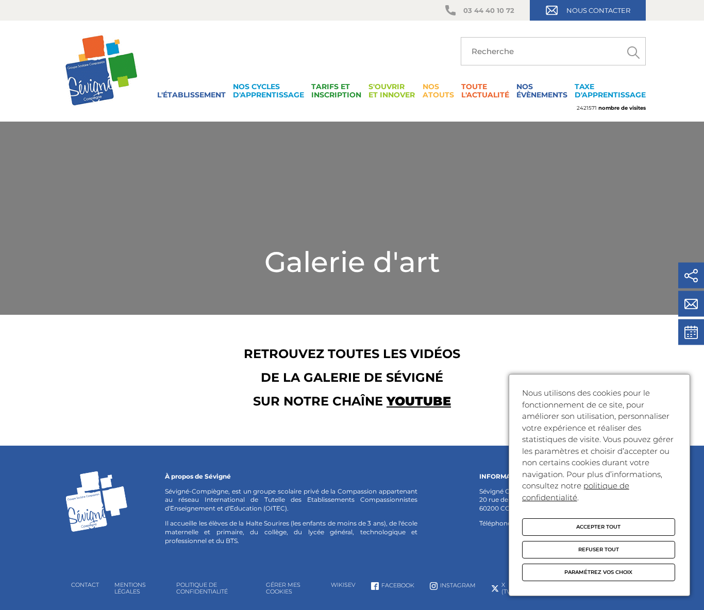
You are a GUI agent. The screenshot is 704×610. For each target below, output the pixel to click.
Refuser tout (598, 549)
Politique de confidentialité (202, 588)
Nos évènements (541, 90)
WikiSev (343, 584)
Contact (85, 584)
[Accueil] (101, 108)
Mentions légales (130, 588)
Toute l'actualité (485, 90)
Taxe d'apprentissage (610, 90)
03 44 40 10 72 (488, 10)
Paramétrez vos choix (598, 572)
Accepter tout (598, 526)
